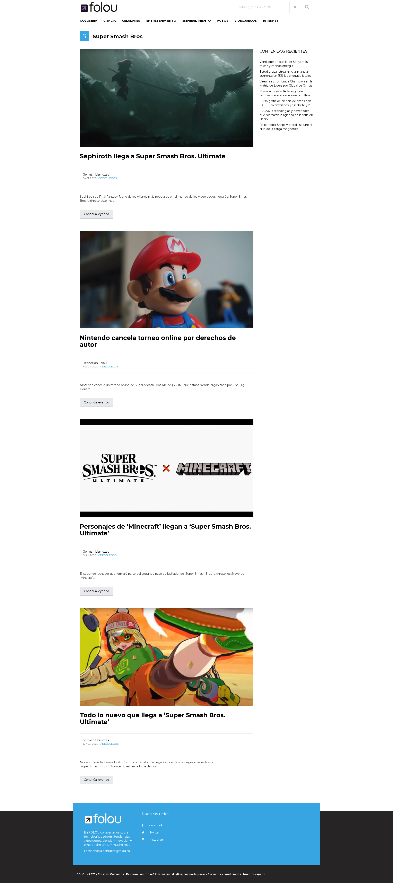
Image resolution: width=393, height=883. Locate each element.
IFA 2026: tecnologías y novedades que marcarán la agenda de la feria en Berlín (286, 115)
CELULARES (131, 21)
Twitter (155, 832)
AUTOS (222, 21)
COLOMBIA (88, 21)
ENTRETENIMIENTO (161, 21)
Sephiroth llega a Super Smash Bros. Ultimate (152, 156)
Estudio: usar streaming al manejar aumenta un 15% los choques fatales (285, 74)
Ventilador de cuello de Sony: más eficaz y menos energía (284, 64)
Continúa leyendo (96, 214)
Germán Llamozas (96, 174)
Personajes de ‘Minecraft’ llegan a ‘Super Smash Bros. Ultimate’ (165, 530)
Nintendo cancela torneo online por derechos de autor (158, 341)
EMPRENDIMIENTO (196, 21)
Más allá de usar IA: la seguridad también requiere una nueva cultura (285, 93)
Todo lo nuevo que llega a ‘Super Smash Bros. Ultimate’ (152, 718)
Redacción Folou (95, 363)
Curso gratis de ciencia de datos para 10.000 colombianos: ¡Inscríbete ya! (286, 103)
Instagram (156, 839)
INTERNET (271, 21)
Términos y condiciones (224, 874)
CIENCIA (109, 21)
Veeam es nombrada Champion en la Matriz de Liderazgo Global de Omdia (286, 83)
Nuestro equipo (254, 874)
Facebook (156, 825)
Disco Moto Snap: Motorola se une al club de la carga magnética (286, 127)
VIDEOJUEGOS (246, 21)
